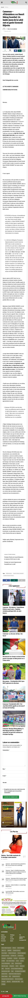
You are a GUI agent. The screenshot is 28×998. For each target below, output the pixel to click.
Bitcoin (14, 947)
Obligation (12, 966)
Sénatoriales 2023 (16, 981)
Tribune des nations (22, 937)
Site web (4, 782)
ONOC (17, 966)
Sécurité (8, 981)
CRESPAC (9, 950)
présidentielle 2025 (6, 971)
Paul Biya (7, 968)
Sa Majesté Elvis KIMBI (20, 971)
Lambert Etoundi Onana (8, 575)
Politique (6, 7)
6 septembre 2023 (7, 31)
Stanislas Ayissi (18, 978)
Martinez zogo (5, 966)
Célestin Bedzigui (12, 953)
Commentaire (6, 750)
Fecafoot (15, 958)
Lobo (12, 963)
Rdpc (12, 971)
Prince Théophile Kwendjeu (16, 968)
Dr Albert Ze (13, 955)
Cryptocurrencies (16, 950)
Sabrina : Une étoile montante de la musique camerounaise (10, 856)
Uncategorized (22, 940)
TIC (20, 935)
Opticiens (22, 966)
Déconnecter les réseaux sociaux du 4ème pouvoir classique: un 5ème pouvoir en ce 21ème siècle (14, 658)
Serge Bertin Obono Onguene (15, 973)
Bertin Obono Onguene (6, 947)
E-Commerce (20, 955)
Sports (11, 940)
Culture (2, 935)
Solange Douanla (16, 976)
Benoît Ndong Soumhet (18, 573)
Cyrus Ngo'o (4, 953)
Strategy (3, 981)
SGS (10, 976)
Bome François (21, 947)
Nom (4, 769)
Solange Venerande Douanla (7, 978)
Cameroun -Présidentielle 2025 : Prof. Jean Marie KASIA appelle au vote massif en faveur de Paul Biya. (14, 706)
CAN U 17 (4, 950)
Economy (3, 958)
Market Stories (18, 963)
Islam (17, 960)
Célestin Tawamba (21, 953)
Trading (3, 984)
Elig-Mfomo (9, 958)
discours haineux (5, 955)
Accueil (2, 7)
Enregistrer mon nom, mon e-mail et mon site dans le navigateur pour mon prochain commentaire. (14, 791)
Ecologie (3, 938)
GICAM (3, 960)
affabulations (9, 573)
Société (12, 938)
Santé (11, 937)
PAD (3, 968)
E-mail (4, 775)
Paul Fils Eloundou (12, 29)
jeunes (22, 960)
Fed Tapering (21, 958)
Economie (3, 940)
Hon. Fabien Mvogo (10, 960)
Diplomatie (3, 937)
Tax (22, 981)
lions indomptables (6, 963)
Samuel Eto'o (4, 973)
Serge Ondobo (4, 976)
